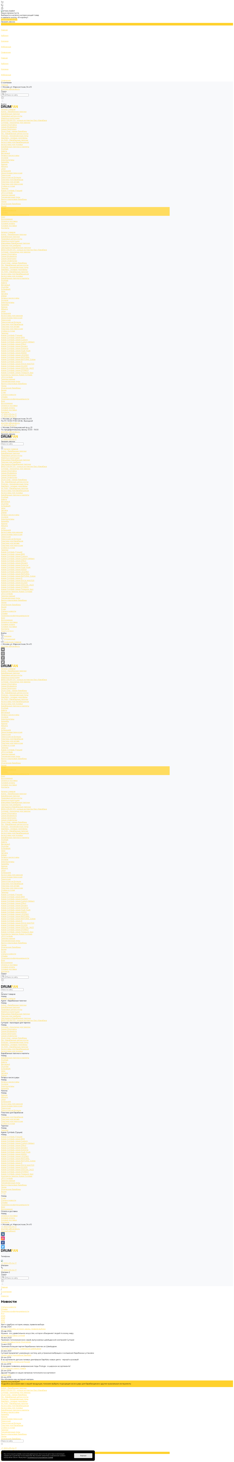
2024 (3, 1316)
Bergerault (5, 153)
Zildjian (4, 296)
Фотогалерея (7, 403)
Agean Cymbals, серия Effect (13, 344)
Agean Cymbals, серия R (11, 362)
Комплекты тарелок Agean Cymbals (16, 375)
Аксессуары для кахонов (12, 316)
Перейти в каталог (9, 20)
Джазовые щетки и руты (11, 116)
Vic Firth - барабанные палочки (14, 140)
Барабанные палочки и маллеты (15, 147)
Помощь (4, 85)
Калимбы (5, 162)
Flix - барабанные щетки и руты (14, 133)
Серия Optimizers (8, 129)
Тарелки (4, 188)
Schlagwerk (6, 171)
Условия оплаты (8, 223)
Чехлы (3, 201)
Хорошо (83, 1456)
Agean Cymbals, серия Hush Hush (15, 351)
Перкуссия (6, 175)
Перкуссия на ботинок (11, 177)
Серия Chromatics (9, 125)
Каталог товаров (8, 232)
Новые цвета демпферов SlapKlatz (16, 1355)
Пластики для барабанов (12, 180)
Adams (4, 151)
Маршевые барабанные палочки (15, 243)
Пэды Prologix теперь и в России (15, 1362)
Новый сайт (6, 1375)
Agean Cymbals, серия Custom (14, 340)
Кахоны (4, 164)
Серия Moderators (9, 127)
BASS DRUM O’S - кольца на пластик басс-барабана (24, 120)
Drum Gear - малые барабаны (14, 131)
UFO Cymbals (7, 193)
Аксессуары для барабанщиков (15, 142)
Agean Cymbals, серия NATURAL (15, 357)
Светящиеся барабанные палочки (16, 248)
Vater (3, 291)
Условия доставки (9, 226)
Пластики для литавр (10, 182)
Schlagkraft (5, 289)
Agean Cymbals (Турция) (11, 190)
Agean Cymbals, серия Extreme (14, 348)
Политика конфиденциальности (15, 215)
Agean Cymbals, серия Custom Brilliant (17, 342)
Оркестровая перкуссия (11, 173)
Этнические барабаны (11, 204)
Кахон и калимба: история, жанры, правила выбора (23, 1329)
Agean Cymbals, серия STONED (15, 370)
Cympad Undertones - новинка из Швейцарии (21, 1349)
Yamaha (4, 294)
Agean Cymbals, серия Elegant (14, 346)
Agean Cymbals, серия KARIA (14, 353)
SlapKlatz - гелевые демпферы (14, 138)
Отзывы (4, 212)
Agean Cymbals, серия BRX (13, 337)
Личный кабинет (8, 1231)
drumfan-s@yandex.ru (10, 89)
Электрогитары (7, 160)
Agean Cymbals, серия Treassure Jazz (17, 373)
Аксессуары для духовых (12, 144)
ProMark (4, 149)
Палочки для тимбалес (11, 245)
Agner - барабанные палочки (13, 112)
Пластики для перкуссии (12, 184)
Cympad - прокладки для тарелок (15, 122)
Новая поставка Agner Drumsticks (16, 1342)
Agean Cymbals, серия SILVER (14, 366)
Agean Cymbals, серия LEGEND (15, 355)
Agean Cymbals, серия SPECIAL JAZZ (17, 368)
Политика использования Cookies (40, 1457)
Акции (3, 390)
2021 (3, 1320)
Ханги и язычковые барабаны (14, 199)
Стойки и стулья (8, 186)
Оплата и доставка (9, 405)
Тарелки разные (8, 195)
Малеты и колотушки (10, 118)
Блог (3, 401)
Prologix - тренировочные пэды (14, 136)
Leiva (3, 169)
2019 (3, 1322)
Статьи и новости (8, 210)
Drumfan (5, 287)
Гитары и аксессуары (10, 155)
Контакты (5, 412)
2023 (3, 1318)
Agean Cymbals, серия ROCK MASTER (17, 364)
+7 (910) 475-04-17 (9, 1227)
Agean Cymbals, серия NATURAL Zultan (18, 359)
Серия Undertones (9, 261)
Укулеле (4, 158)
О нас (3, 392)
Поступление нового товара (13, 1368)
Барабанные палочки (10, 114)
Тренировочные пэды (10, 197)
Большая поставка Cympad (13, 1335)
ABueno (4, 166)
